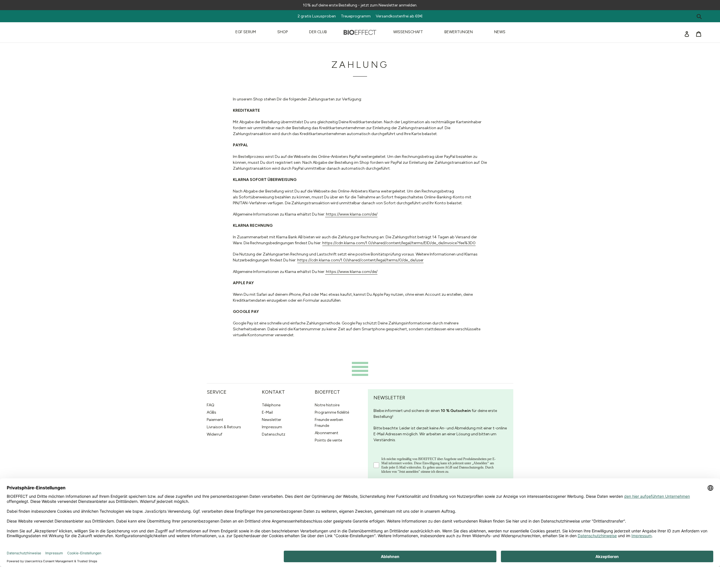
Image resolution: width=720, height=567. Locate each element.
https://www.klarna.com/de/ (351, 214)
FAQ (210, 405)
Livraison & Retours (224, 427)
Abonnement (326, 433)
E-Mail (267, 412)
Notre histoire (327, 405)
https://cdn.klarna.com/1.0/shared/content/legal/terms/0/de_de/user (360, 260)
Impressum (272, 427)
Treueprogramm (356, 16)
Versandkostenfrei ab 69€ (399, 16)
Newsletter (271, 419)
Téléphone (271, 405)
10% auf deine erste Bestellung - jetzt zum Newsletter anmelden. (360, 5)
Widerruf (214, 434)
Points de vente (328, 440)
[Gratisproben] (373, 16)
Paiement (215, 419)
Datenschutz (273, 434)
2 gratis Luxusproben (319, 16)
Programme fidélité (332, 412)
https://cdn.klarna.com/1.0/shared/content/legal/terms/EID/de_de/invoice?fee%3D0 (399, 243)
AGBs (211, 412)
